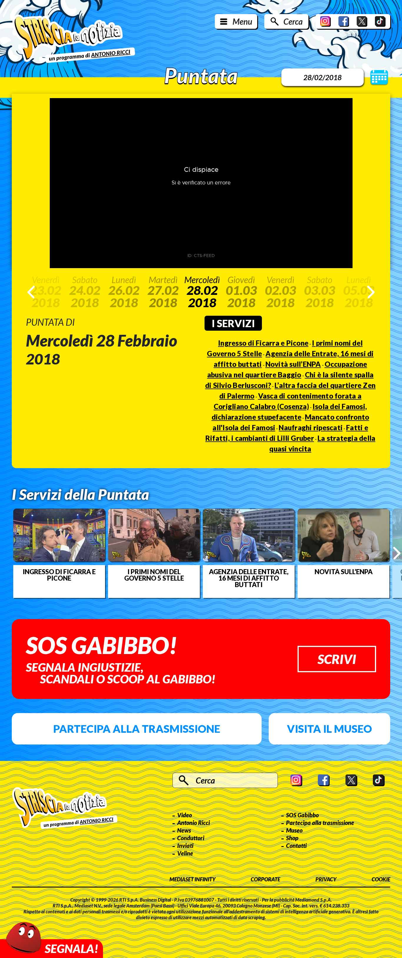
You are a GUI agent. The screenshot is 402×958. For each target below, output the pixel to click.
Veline (185, 853)
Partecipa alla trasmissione (136, 728)
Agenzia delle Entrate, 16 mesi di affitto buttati (248, 578)
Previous (31, 292)
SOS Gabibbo (302, 814)
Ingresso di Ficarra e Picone (263, 343)
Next (371, 292)
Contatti (296, 845)
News (184, 830)
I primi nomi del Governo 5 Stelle (154, 575)
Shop (292, 837)
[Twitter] (362, 21)
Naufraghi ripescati (311, 427)
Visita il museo (329, 728)
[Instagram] (325, 21)
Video (184, 814)
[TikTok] (380, 21)
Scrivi (337, 659)
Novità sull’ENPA (293, 364)
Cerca (293, 21)
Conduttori (190, 837)
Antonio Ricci (193, 822)
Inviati (185, 845)
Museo (294, 830)
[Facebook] (343, 21)
